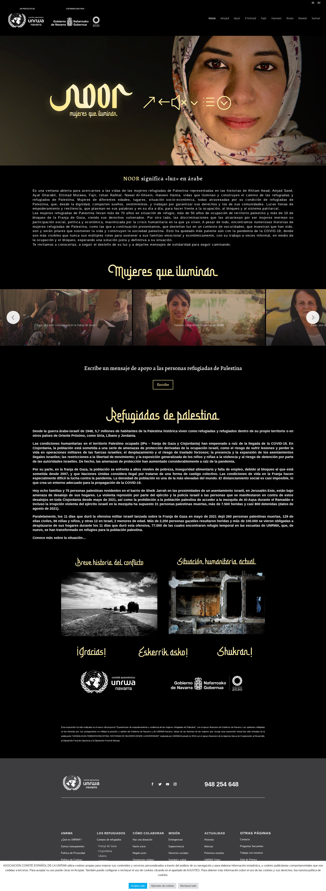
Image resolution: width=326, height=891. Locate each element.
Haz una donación (142, 839)
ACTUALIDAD (215, 833)
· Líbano (102, 856)
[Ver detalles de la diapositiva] (66, 317)
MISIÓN (174, 833)
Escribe (163, 384)
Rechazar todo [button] (188, 885)
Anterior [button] (13, 317)
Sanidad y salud (177, 859)
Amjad (225, 18)
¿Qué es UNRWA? (71, 839)
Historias (209, 839)
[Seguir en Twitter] (160, 784)
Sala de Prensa (248, 859)
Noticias (208, 846)
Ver (172, 102)
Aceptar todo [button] (138, 885)
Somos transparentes (72, 846)
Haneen (276, 18)
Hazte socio (139, 846)
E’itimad (250, 18)
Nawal (302, 18)
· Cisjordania (104, 851)
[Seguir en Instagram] (175, 784)
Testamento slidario (143, 859)
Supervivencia (176, 846)
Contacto (245, 839)
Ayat (237, 18)
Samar (316, 18)
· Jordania (102, 861)
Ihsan (290, 18)
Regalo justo (139, 853)
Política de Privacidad (73, 853)
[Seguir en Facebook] (152, 784)
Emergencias (175, 839)
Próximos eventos (214, 853)
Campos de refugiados (109, 839)
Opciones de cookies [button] (162, 885)
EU (319, 3)
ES (313, 3)
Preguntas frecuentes (251, 846)
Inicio (212, 18)
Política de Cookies (71, 859)
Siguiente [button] (312, 317)
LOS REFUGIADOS (111, 833)
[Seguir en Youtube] (168, 784)
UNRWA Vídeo (212, 859)
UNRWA (67, 833)
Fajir (264, 18)
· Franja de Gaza (107, 846)
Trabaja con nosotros (251, 852)
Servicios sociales (178, 853)
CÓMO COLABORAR (148, 833)
